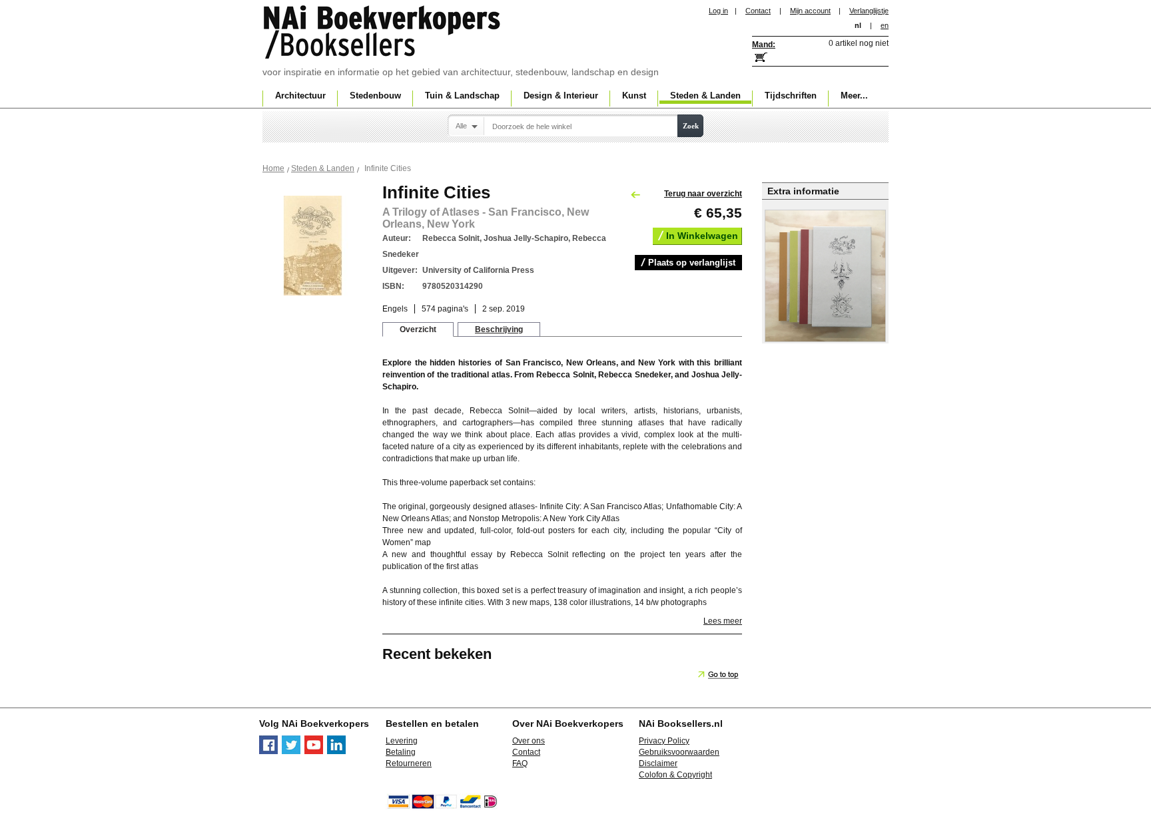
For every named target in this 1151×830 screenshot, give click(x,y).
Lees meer (722, 621)
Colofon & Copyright (675, 774)
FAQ (520, 763)
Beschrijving (499, 329)
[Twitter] (291, 751)
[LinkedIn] (336, 751)
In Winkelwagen (702, 235)
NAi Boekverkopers (383, 33)
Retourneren (409, 763)
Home (273, 168)
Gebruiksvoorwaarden (679, 752)
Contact (758, 11)
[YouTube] (313, 751)
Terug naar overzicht (703, 193)
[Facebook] (268, 751)
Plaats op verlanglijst (691, 263)
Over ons (528, 740)
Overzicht (418, 329)
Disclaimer (658, 763)
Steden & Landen (322, 168)
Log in (718, 11)
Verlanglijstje (869, 11)
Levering (402, 740)
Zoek (691, 126)
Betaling (401, 752)
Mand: (763, 44)
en (885, 25)
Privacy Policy (664, 740)
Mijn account (810, 11)
